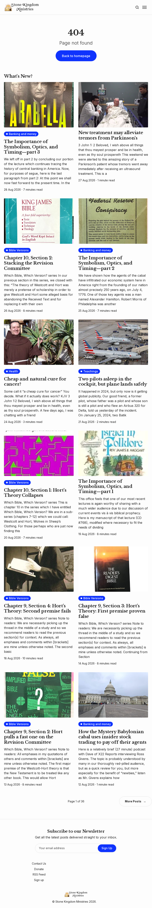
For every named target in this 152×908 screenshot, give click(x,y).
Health (13, 371)
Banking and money (22, 134)
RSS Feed (39, 874)
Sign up (39, 880)
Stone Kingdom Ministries (71, 901)
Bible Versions (19, 250)
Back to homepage (76, 56)
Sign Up (107, 848)
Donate (39, 869)
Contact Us (39, 863)
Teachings (90, 371)
